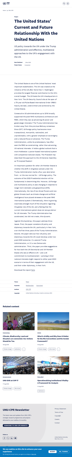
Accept (52, 452)
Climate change (8, 349)
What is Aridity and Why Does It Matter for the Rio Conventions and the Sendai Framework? (53, 338)
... (23, 349)
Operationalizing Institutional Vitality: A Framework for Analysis (52, 381)
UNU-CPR (10, 10)
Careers (57, 419)
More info (33, 454)
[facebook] (4, 438)
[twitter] (7, 438)
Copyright (58, 416)
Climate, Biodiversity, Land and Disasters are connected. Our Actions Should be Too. (18, 338)
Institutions (17, 349)
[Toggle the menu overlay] (67, 3)
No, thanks (63, 452)
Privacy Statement (60, 409)
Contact (57, 423)
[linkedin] (11, 438)
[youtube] (15, 438)
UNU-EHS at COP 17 (10, 380)
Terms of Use (59, 412)
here (33, 270)
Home (4, 10)
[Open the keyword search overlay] (64, 3)
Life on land (52, 349)
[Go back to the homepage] (6, 3)
